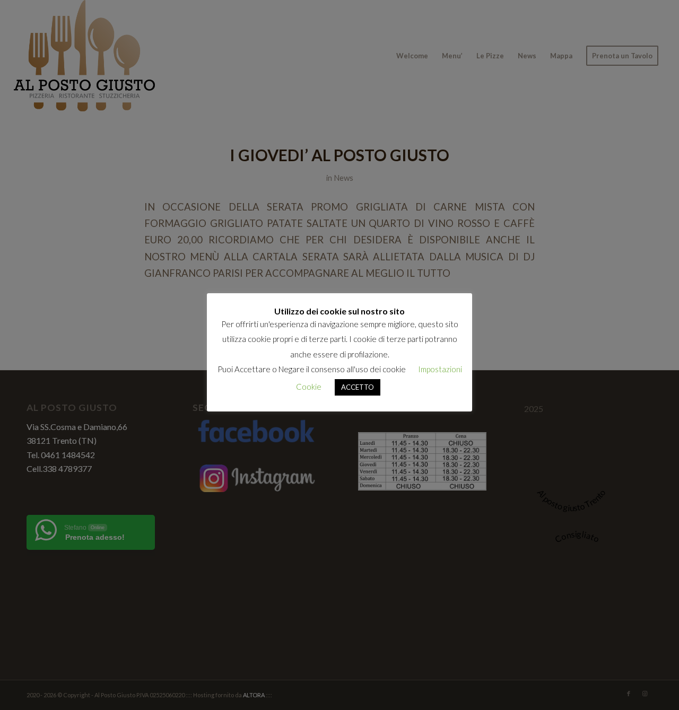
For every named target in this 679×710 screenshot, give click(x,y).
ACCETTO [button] (357, 387)
